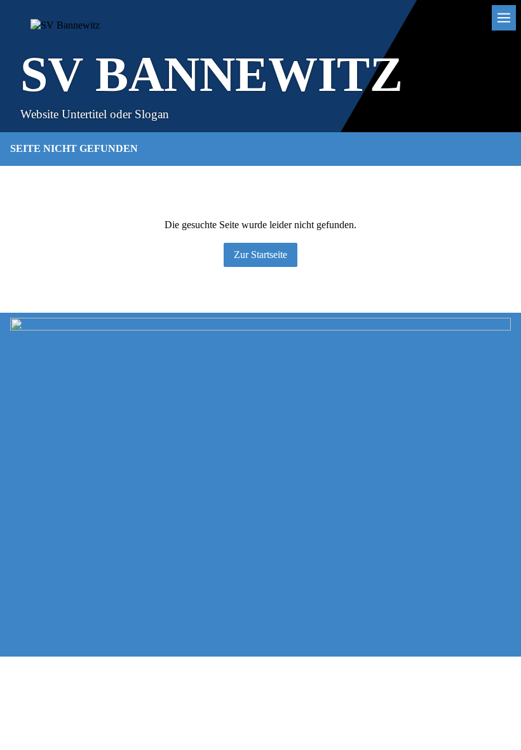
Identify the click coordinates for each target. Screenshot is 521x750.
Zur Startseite (260, 254)
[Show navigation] (504, 18)
